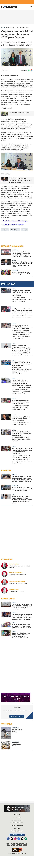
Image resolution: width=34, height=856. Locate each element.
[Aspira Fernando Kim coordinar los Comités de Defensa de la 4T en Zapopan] (6, 350)
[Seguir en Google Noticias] (31, 70)
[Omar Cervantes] (4, 590)
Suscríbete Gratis (17, 716)
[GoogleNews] (18, 838)
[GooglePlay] (25, 838)
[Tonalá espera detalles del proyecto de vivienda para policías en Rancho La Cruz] (6, 625)
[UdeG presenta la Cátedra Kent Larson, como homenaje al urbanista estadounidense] (6, 313)
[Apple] (22, 838)
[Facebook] (8, 838)
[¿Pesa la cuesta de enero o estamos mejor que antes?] (6, 272)
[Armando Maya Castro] (4, 574)
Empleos (5, 229)
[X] (12, 838)
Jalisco (24, 229)
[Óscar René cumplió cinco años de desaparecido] (6, 420)
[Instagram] (15, 838)
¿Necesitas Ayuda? (17, 835)
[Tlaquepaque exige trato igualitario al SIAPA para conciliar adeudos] (6, 405)
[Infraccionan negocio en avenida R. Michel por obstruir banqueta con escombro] (6, 332)
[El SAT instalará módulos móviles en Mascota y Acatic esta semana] (6, 436)
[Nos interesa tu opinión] (17, 808)
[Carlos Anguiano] (4, 565)
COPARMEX (15, 229)
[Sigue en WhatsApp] (28, 70)
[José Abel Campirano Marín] (4, 582)
